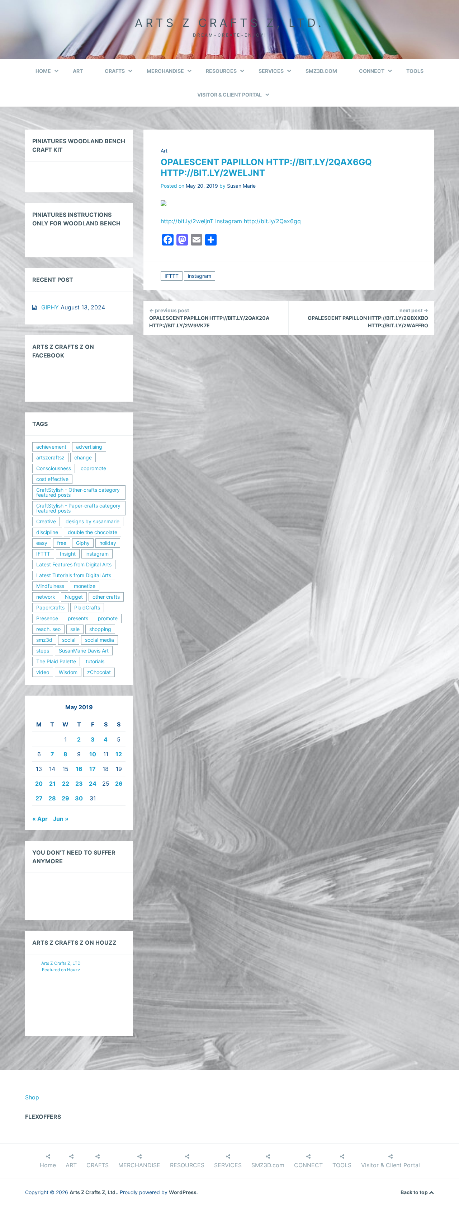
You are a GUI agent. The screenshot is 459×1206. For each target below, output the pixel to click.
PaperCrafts (50, 607)
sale (75, 629)
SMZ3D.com (321, 71)
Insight (68, 554)
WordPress (183, 1192)
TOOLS (414, 71)
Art (164, 151)
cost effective (52, 479)
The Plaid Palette (56, 661)
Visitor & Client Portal (229, 95)
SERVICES (271, 71)
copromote (93, 468)
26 (119, 783)
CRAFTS (115, 71)
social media (99, 640)
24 (92, 783)
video (42, 672)
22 (65, 783)
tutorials (95, 661)
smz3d (44, 640)
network (45, 597)
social (68, 640)
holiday (107, 543)
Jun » (60, 818)
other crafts (106, 597)
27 (39, 798)
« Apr (40, 818)
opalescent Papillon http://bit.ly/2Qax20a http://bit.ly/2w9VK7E (209, 317)
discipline (47, 532)
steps (42, 651)
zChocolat (99, 672)
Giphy (83, 543)
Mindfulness (50, 586)
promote (108, 618)
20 (39, 783)
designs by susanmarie (92, 521)
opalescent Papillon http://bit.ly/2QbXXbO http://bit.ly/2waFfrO (368, 317)
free (61, 543)
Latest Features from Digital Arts (74, 564)
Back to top (415, 1192)
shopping (100, 629)
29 (65, 798)
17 (92, 768)
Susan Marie (241, 186)
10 (92, 754)
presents (78, 618)
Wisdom (68, 672)
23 (79, 783)
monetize (84, 586)
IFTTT (172, 276)
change (83, 457)
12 (118, 754)
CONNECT (371, 71)
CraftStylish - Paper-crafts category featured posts (78, 508)
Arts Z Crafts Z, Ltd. (229, 23)
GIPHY (50, 307)
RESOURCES (221, 71)
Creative (46, 521)
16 (79, 768)
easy (41, 543)
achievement (51, 447)
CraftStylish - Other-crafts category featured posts (78, 492)
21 (52, 783)
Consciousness (53, 468)
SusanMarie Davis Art (84, 651)
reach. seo (48, 629)
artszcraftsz (50, 457)
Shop (32, 1097)
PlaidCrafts (87, 607)
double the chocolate (92, 532)
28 (52, 798)
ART (78, 71)
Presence (47, 618)
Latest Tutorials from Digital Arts (73, 575)
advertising (89, 447)
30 (79, 798)
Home (43, 71)
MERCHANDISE (165, 71)
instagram (199, 276)
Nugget (74, 597)
